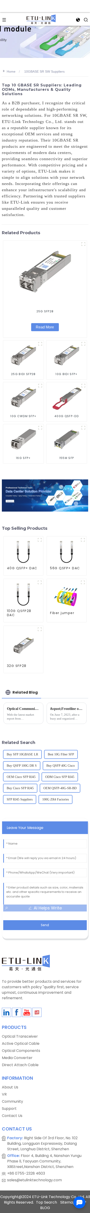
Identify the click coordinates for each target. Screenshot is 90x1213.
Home (11, 71)
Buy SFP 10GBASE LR (22, 754)
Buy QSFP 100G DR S (22, 765)
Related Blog (25, 692)
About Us (10, 1087)
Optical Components (21, 1050)
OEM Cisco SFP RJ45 (21, 777)
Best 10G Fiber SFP (61, 754)
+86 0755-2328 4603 (26, 1173)
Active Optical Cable (20, 1043)
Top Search (46, 1202)
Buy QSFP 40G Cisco (60, 765)
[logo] (41, 19)
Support (9, 1108)
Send (45, 925)
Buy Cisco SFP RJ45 (20, 788)
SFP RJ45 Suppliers (20, 799)
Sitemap (67, 1202)
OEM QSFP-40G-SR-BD (60, 788)
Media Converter (17, 1057)
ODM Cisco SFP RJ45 (59, 777)
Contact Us (12, 1115)
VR (4, 1094)
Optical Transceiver (20, 1036)
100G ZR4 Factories (55, 799)
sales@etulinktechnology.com (34, 1180)
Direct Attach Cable (20, 1065)
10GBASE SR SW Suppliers (44, 71)
